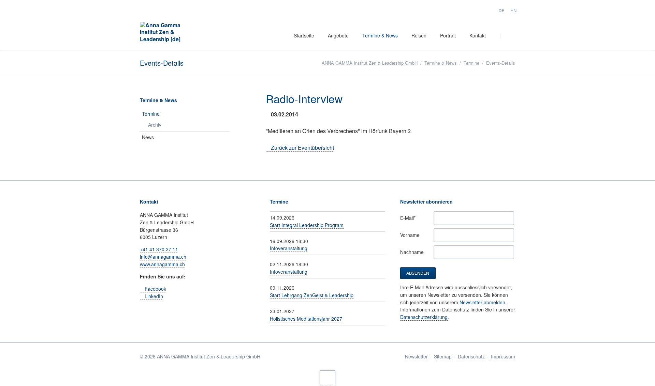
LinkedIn (154, 296)
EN (513, 10)
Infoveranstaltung (288, 248)
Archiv (154, 124)
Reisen (418, 35)
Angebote (338, 35)
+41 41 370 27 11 (159, 249)
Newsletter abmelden (482, 302)
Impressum (503, 356)
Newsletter (416, 356)
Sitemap (443, 356)
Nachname (412, 251)
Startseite (304, 35)
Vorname (410, 234)
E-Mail (410, 217)
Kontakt (477, 35)
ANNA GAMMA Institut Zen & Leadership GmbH (370, 63)
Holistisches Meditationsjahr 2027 (306, 318)
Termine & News (380, 35)
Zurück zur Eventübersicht (302, 147)
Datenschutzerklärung (424, 316)
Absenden (417, 273)
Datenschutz (471, 356)
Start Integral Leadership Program (307, 225)
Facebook (155, 288)
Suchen (508, 36)
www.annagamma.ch (162, 264)
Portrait (448, 35)
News (148, 137)
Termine (471, 63)
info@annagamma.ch (163, 256)
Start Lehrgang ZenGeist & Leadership (311, 295)
